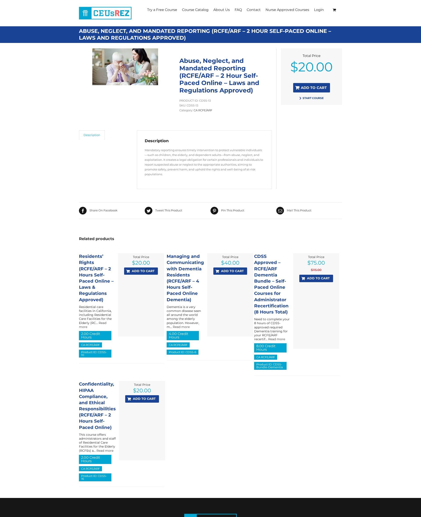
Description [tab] (92, 135)
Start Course (313, 98)
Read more (181, 327)
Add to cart (314, 88)
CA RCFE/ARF (203, 110)
